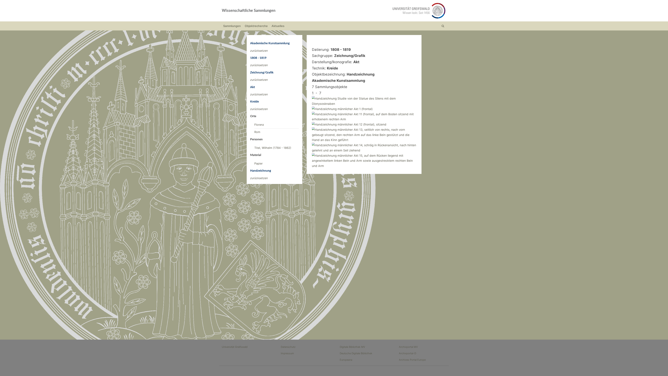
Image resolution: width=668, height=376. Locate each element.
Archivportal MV (408, 346)
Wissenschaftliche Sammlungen (248, 11)
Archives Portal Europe (412, 359)
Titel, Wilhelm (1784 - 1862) (272, 148)
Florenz (259, 124)
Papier (258, 163)
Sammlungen (232, 26)
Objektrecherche (256, 26)
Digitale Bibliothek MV (352, 346)
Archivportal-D (407, 353)
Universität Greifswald (235, 346)
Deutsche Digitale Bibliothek (356, 353)
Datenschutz (288, 346)
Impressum (287, 353)
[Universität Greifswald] (383, 10)
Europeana (346, 359)
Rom (257, 132)
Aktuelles (278, 26)
